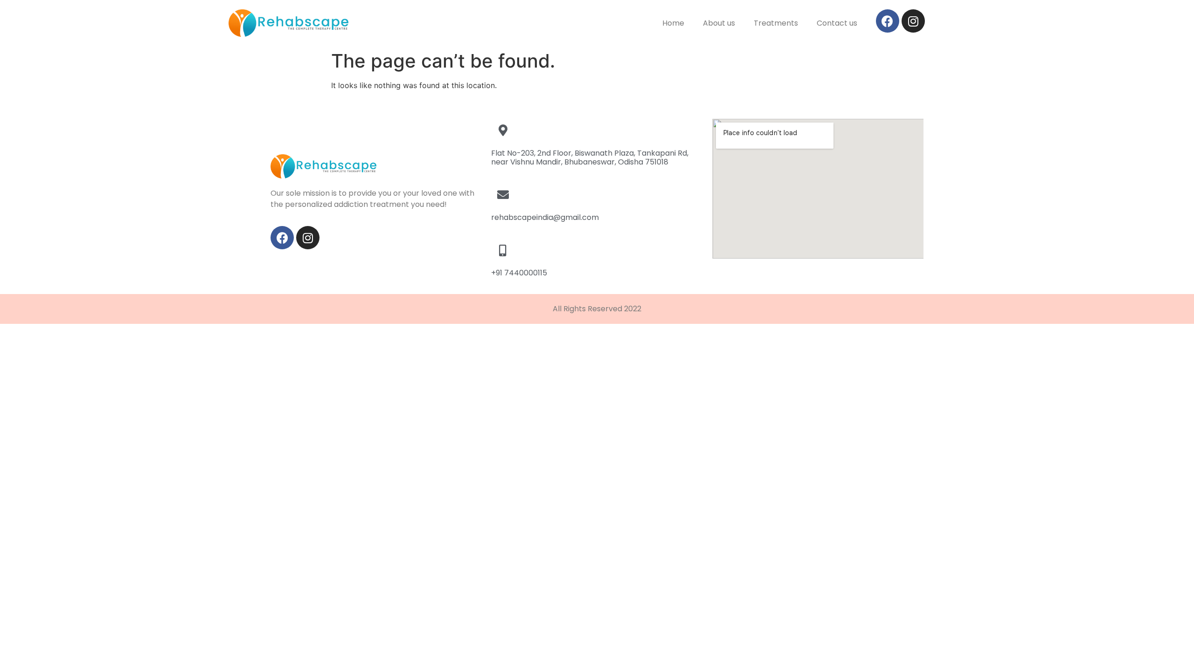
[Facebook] (887, 21)
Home (673, 23)
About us (719, 23)
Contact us (837, 23)
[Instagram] (913, 21)
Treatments (776, 23)
